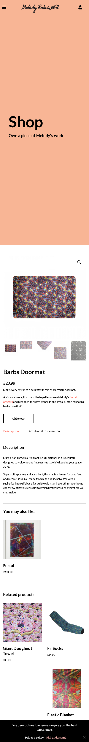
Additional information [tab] (44, 431)
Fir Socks (55, 648)
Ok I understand (56, 737)
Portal (8, 565)
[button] (79, 262)
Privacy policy (34, 737)
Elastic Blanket (60, 714)
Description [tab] (11, 431)
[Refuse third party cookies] (84, 737)
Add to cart (18, 418)
